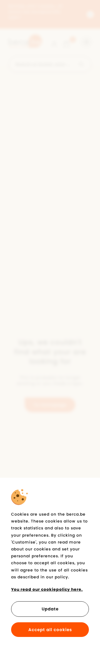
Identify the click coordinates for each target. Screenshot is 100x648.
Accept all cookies (50, 630)
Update (50, 609)
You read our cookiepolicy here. (47, 589)
